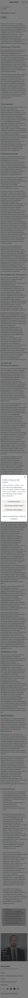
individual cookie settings (14, 510)
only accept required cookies (14, 505)
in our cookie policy (15, 487)
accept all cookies (14, 501)
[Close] (25, 477)
